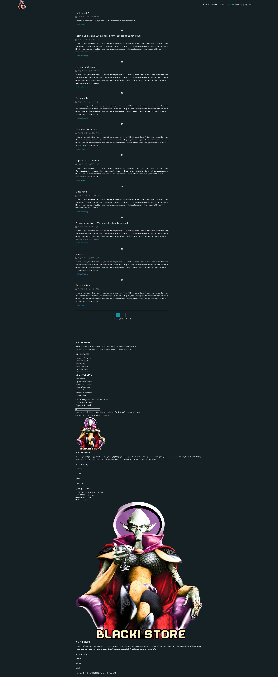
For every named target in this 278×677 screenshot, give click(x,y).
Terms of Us (79, 390)
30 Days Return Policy (83, 385)
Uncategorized (178, 38)
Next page (127, 315)
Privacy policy (80, 364)
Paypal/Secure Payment (84, 382)
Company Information (83, 358)
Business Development (83, 387)
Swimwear (177, 34)
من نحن (222, 4)
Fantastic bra (82, 98)
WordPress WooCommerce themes (127, 412)
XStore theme (94, 412)
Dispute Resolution (82, 369)
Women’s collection (86, 130)
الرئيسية (206, 4)
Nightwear (177, 31)
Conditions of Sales (82, 361)
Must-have (81, 192)
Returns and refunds (82, 367)
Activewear (177, 23)
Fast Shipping (80, 379)
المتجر (214, 4)
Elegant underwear (86, 67)
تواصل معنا (79, 484)
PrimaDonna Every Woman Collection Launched (101, 223)
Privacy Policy (79, 415)
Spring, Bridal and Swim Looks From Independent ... (193, 81)
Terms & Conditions (94, 415)
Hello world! (82, 13)
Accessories (177, 20)
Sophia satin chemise (87, 161)
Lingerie (176, 27)
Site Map (106, 415)
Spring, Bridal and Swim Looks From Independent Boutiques (108, 36)
